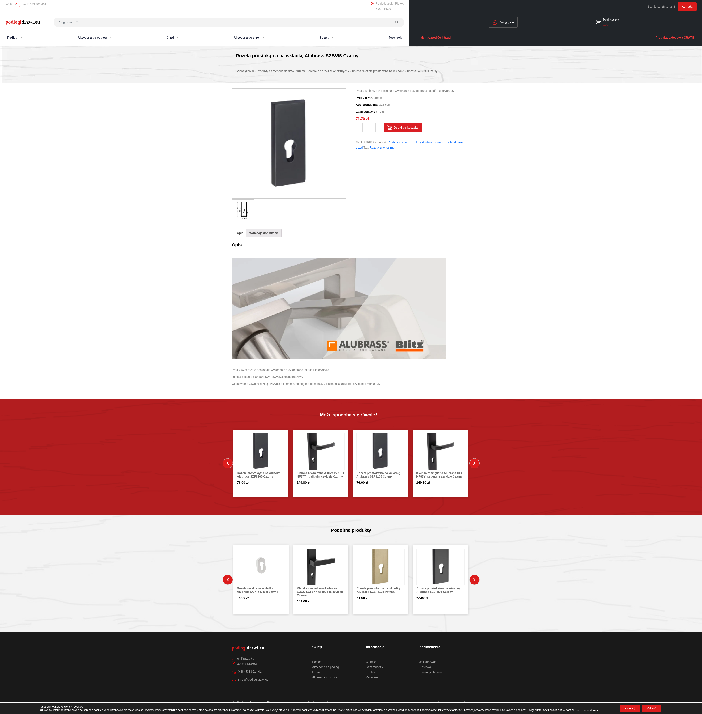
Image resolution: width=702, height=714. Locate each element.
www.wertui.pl (461, 702)
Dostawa (425, 667)
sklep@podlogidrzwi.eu (253, 679)
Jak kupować (427, 661)
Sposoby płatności (431, 672)
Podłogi (317, 661)
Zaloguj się (506, 22)
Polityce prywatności (586, 710)
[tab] (240, 233)
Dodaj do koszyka (406, 127)
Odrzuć (651, 708)
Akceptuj (630, 708)
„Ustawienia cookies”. (514, 710)
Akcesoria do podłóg (325, 667)
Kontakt (687, 6)
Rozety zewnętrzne (382, 147)
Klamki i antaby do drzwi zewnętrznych (427, 142)
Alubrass (394, 142)
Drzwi (316, 672)
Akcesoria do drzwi (324, 677)
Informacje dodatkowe (263, 233)
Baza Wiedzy (374, 667)
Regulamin (373, 677)
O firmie (371, 661)
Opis (240, 233)
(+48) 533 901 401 (250, 671)
